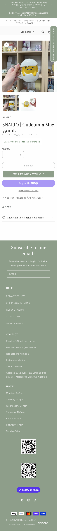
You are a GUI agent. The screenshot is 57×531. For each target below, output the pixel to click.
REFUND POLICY (15, 310)
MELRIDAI (16, 520)
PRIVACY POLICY (15, 296)
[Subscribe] (47, 274)
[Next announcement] (51, 5)
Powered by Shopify (29, 520)
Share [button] (8, 206)
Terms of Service (14, 323)
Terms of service (29, 524)
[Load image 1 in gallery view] (11, 103)
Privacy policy (14, 524)
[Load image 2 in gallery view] (28, 103)
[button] (53, 44)
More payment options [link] (28, 190)
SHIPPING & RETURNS (18, 303)
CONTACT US (13, 316)
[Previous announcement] (5, 5)
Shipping (17, 135)
